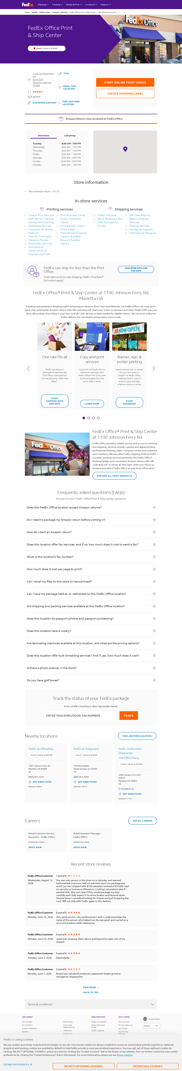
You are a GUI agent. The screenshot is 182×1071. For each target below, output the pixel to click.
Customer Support (42, 102)
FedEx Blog (68, 1022)
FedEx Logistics (97, 1030)
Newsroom (67, 1030)
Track (129, 715)
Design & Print (72, 4)
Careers (25, 1032)
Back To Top (91, 992)
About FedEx (27, 1022)
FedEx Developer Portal (98, 1026)
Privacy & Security (125, 1025)
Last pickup (70, 135)
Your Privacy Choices (123, 1033)
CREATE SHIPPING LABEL (119, 92)
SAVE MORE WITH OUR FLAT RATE (136, 269)
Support (104, 4)
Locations (90, 4)
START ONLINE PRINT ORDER (121, 81)
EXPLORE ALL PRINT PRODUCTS (112, 474)
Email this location (69, 87)
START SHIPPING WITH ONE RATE (52, 399)
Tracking (56, 4)
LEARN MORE (89, 402)
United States (154, 1019)
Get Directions (40, 781)
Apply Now (35, 847)
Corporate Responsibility (69, 1026)
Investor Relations (29, 1028)
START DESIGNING (126, 401)
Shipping (42, 4)
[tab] (83, 418)
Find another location (71, 103)
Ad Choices (122, 1028)
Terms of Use (123, 1022)
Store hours (43, 135)
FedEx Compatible (98, 1022)
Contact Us (67, 1034)
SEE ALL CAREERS (140, 819)
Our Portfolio (27, 1025)
